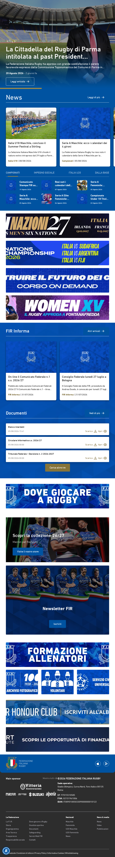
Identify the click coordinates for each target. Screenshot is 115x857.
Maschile (69, 821)
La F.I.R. (9, 821)
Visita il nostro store (28, 551)
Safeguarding (34, 832)
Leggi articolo (18, 81)
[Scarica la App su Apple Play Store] (98, 764)
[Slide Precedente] (7, 41)
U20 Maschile (71, 829)
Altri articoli (94, 331)
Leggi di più (94, 97)
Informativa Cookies (56, 853)
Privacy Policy (40, 853)
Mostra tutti (48, 778)
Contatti (32, 840)
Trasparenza (11, 836)
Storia (8, 825)
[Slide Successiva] (14, 41)
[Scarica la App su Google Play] (106, 764)
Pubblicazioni (102, 829)
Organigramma (12, 829)
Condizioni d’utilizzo (25, 853)
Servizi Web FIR (35, 836)
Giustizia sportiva (36, 825)
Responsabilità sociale (15, 840)
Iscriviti (57, 623)
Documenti (33, 829)
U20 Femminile (72, 832)
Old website (11, 853)
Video (99, 825)
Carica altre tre (57, 467)
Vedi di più (94, 413)
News (68, 836)
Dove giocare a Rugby (38, 821)
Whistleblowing (71, 853)
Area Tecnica (11, 832)
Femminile (70, 825)
